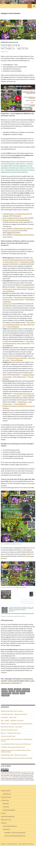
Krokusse (12, 691)
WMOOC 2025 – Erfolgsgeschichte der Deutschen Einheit (16, 723)
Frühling (4, 691)
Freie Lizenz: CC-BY (6, 776)
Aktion (4, 689)
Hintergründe (7, 794)
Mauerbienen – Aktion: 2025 (8, 717)
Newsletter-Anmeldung (8, 816)
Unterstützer (5, 800)
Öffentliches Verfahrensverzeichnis (15, 836)
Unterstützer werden (9, 810)
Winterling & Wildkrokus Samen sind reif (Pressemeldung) (16, 758)
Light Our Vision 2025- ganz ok (9, 730)
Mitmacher (6, 807)
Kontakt (3, 813)
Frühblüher (26, 689)
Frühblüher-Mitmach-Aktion (9, 42)
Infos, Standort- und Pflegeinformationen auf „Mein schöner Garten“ (19, 324)
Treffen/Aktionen (6, 797)
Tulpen (22, 693)
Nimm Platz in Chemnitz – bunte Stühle (11, 727)
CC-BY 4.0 (25, 550)
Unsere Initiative (5, 790)
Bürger (10, 689)
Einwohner (18, 689)
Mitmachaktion (6, 693)
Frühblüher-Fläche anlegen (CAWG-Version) (13, 747)
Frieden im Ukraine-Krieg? (8, 736)
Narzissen (15, 693)
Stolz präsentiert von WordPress (26, 844)
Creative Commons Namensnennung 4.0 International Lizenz (17, 772)
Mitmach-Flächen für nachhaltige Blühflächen (16, 220)
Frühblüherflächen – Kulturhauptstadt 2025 (16, 214)
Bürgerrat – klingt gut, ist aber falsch (11, 733)
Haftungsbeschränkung (10, 826)
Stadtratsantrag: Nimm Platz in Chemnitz (12, 711)
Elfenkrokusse (7, 303)
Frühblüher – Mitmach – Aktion (14, 46)
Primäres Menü (34, 6)
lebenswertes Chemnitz (23, 691)
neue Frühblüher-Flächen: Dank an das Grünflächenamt (16, 744)
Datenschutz (6, 829)
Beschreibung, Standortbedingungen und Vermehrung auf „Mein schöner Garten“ (18, 260)
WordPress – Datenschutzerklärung (14, 832)
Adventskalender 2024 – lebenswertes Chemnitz (14, 755)
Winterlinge (5, 695)
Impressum (4, 823)
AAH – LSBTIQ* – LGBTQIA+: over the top (12, 720)
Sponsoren (6, 803)
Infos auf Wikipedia (13, 326)
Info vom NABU (7, 297)
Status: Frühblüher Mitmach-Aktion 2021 (15, 218)
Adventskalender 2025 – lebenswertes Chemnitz (14, 714)
